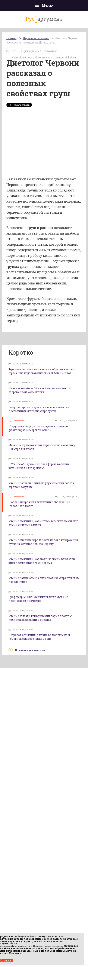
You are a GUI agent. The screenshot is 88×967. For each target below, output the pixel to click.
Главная (11, 38)
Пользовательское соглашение (48, 946)
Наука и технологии (36, 38)
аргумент (44, 18)
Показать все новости (30, 650)
